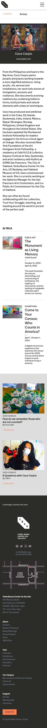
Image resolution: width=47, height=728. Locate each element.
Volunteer (7, 703)
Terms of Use (22, 719)
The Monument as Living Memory (33, 247)
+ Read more (8, 430)
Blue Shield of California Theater (17, 678)
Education (7, 662)
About (5, 622)
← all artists (7, 14)
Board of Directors (11, 628)
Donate (6, 697)
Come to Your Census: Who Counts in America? (32, 321)
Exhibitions (8, 656)
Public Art (7, 681)
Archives (7, 665)
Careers (6, 625)
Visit (5, 650)
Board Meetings (10, 631)
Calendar (7, 653)
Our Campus (8, 675)
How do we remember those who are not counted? (21, 420)
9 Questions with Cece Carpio (20, 475)
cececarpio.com (23, 59)
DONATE (9, 712)
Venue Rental (9, 684)
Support (6, 694)
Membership (8, 700)
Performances (9, 659)
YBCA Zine (7, 640)
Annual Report (9, 634)
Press (5, 637)
